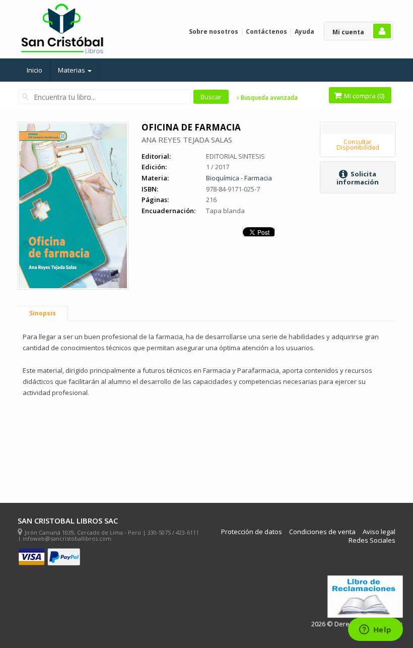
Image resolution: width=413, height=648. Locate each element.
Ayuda (304, 31)
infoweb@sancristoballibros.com (67, 538)
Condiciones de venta (322, 532)
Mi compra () (363, 95)
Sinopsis (42, 313)
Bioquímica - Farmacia (239, 177)
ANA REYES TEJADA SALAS (187, 140)
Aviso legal (379, 532)
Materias (72, 70)
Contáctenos (266, 31)
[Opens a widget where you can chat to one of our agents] (375, 630)
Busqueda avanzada (268, 98)
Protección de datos (251, 532)
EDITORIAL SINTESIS (235, 156)
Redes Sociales (372, 540)
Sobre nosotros (213, 31)
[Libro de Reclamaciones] (365, 596)
